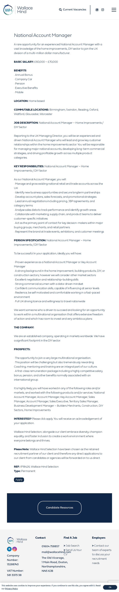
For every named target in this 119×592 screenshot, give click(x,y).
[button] (114, 9)
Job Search (72, 545)
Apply (18, 479)
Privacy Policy (11, 589)
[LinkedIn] (97, 10)
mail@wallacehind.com (56, 552)
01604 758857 (50, 546)
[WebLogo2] (18, 10)
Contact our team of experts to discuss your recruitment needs (101, 554)
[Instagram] (102, 10)
